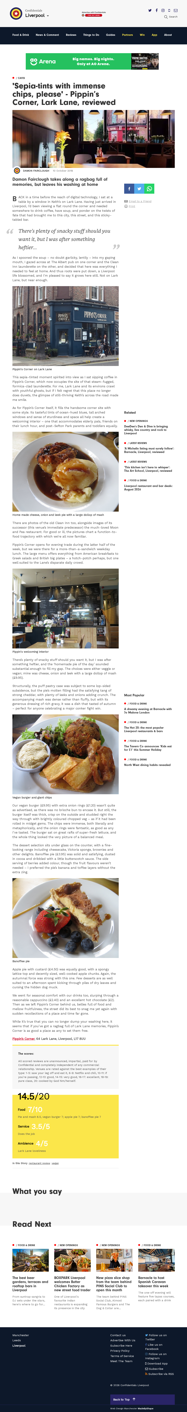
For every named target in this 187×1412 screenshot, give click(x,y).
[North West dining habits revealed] (149, 762)
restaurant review (39, 1163)
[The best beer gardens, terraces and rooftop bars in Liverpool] (31, 1276)
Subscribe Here (121, 1345)
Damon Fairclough (36, 170)
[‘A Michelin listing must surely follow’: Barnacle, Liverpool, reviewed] (149, 447)
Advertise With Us (122, 1340)
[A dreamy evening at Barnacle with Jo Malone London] (149, 707)
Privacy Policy (119, 1350)
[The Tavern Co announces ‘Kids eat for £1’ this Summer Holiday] (149, 744)
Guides (110, 35)
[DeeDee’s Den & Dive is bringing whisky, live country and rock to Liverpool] (149, 426)
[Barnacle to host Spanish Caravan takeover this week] (157, 1279)
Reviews (71, 35)
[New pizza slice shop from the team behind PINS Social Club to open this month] (115, 1276)
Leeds (16, 1340)
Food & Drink (20, 35)
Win (142, 35)
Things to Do (91, 35)
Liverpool (18, 1345)
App (154, 35)
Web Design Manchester (123, 1408)
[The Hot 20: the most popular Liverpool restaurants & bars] (149, 726)
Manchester (20, 1335)
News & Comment (47, 35)
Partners (127, 35)
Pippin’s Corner (23, 1039)
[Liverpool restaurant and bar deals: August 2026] (149, 484)
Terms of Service (122, 1356)
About (168, 35)
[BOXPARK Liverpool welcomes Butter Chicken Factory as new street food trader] (72, 1276)
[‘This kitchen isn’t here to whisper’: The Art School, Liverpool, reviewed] (149, 465)
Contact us (118, 1335)
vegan (55, 1163)
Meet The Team (121, 1361)
